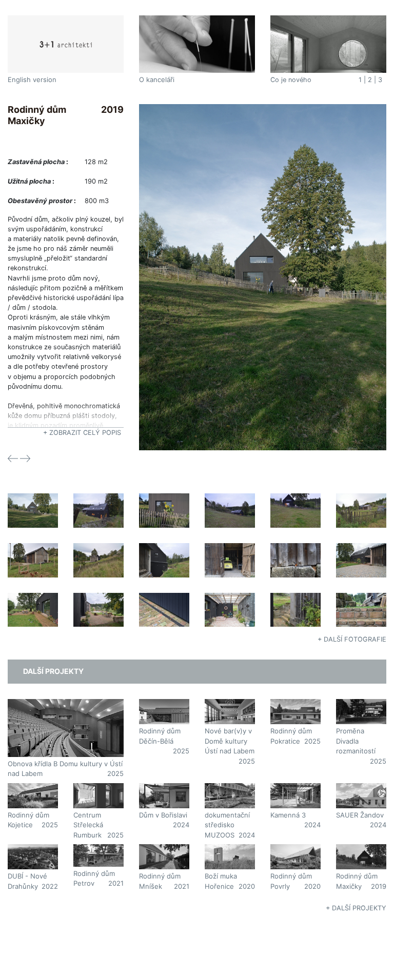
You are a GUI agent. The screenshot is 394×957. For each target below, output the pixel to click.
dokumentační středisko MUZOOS (227, 825)
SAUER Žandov (360, 815)
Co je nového (290, 80)
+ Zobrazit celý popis (82, 432)
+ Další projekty (356, 908)
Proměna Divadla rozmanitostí (356, 741)
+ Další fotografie (352, 639)
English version (32, 79)
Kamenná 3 (288, 815)
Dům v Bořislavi (163, 815)
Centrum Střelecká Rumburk (88, 825)
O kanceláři (156, 79)
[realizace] (262, 277)
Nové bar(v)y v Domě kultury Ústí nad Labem (229, 741)
